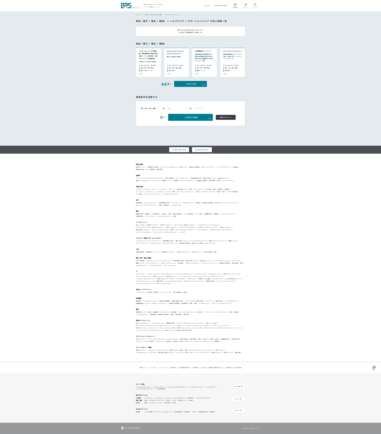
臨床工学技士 (219, 301)
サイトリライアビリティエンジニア (225, 281)
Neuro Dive (168, 402)
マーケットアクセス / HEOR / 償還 (194, 301)
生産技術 (175, 180)
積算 (170, 214)
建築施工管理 (139, 214)
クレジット (154, 189)
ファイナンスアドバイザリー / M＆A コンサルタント (150, 227)
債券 (191, 189)
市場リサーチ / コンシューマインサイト (146, 328)
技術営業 (166, 205)
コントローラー (210, 167)
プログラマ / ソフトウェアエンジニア (194, 281)
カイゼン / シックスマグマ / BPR (144, 341)
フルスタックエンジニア (216, 276)
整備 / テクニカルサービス (143, 180)
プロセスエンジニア (188, 203)
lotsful (145, 402)
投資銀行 (227, 189)
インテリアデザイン (150, 216)
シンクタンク (182, 232)
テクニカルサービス (176, 205)
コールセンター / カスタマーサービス (158, 350)
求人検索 (146, 14)
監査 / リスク (183, 167)
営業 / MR (186, 314)
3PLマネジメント (140, 339)
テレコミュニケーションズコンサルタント (165, 232)
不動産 (218, 191)
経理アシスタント (140, 350)
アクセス (153, 367)
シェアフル (152, 402)
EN (208, 5)
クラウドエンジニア (200, 274)
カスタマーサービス (172, 339)
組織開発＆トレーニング (153, 252)
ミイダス (173, 400)
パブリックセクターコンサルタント (185, 229)
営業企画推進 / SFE (177, 301)
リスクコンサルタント (203, 229)
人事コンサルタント (171, 227)
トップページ (139, 14)
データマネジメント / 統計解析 (168, 312)
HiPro (174, 402)
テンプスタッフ (148, 398)
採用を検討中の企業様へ (221, 5)
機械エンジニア (167, 180)
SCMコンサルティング (186, 341)
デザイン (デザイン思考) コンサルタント (185, 225)
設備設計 (216, 214)
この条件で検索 (190, 84)
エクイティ (172, 189)
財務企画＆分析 (140, 169)
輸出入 (217, 339)
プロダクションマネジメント (193, 263)
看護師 (236, 312)
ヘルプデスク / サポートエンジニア (145, 278)
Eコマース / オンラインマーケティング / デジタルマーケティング (153, 325)
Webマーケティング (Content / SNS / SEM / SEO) (178, 330)
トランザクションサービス (170, 194)
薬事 (191, 303)
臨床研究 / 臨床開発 (164, 301)
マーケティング (156, 180)
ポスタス (194, 412)
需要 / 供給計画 (184, 339)
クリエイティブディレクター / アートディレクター (190, 323)
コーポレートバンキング (142, 189)
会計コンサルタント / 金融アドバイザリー (147, 225)
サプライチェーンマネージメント (203, 341)
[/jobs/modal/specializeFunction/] (150, 108)
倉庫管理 (216, 341)
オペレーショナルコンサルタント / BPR (162, 229)
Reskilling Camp (203, 412)
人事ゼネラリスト (197, 252)
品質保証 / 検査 (210, 281)
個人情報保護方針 (184, 367)
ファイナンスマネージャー (224, 167)
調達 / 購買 (193, 339)
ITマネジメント (193, 278)
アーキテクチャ (140, 274)
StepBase (212, 412)
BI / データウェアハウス (168, 274)
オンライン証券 (170, 191)
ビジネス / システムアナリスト (185, 274)
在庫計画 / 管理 (235, 339)
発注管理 (168, 341)
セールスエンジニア (141, 265)
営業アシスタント (228, 352)
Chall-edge (190, 398)
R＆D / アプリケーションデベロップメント (226, 203)
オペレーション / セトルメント (185, 191)
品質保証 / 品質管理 (202, 180)
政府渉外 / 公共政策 (153, 292)
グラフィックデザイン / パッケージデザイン (198, 325)
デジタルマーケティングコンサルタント (208, 225)
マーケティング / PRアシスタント (185, 352)
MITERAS (187, 412)
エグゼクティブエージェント (157, 400)
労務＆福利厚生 (140, 252)
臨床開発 (155, 312)
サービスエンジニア (204, 303)
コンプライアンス (140, 292)
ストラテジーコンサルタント (143, 232)
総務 (186, 350)
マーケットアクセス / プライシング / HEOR (190, 312)
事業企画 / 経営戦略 (194, 167)
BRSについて (144, 367)
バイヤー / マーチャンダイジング (156, 339)
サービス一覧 (238, 399)
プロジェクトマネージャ (164, 216)
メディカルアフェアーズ (231, 301)
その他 (197, 191)
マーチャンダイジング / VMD (167, 328)
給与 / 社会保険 (208, 252)
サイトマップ (163, 367)
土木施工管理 (155, 214)
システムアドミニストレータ (143, 283)
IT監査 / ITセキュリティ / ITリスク (166, 278)
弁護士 (185, 292)
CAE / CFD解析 (169, 178)
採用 (215, 252)
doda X (191, 400)
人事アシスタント (220, 350)
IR (147, 169)
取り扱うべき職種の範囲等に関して (212, 367)
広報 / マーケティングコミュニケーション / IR (189, 328)
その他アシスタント (216, 352)
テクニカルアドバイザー (155, 265)
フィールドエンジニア (185, 276)
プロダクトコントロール (208, 191)
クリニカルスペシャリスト (150, 301)
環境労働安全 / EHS (196, 178)
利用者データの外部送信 (234, 367)
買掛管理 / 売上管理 (153, 167)
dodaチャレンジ (182, 400)
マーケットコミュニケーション (221, 325)
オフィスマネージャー (203, 352)
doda (145, 400)
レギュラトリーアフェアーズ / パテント (146, 205)
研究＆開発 (212, 180)
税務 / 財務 (160, 169)
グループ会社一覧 (238, 386)
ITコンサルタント (181, 278)
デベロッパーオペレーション (143, 276)
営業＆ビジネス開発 (197, 243)
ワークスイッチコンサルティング (163, 412)
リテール (238, 328)
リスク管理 (139, 194)
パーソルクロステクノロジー (195, 387)
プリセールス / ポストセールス (173, 281)
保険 (214, 189)
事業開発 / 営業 (170, 323)
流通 (199, 339)
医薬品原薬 (139, 203)
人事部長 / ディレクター (168, 252)
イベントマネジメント (179, 325)
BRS (168, 400)
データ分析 (214, 323)
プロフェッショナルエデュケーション (222, 303)
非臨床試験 (153, 314)
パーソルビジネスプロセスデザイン (176, 387)
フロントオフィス (199, 189)
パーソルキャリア (210, 387)
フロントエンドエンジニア (200, 276)
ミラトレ (160, 402)
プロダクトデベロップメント (168, 263)
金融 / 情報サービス (182, 189)
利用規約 (173, 367)
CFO (203, 167)
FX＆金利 (208, 189)
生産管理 (152, 169)
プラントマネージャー (142, 243)
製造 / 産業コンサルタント (143, 229)
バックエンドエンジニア (153, 274)
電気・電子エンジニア (210, 178)
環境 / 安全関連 (177, 214)
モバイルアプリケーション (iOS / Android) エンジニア (226, 278)
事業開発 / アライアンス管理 (143, 312)
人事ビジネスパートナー (183, 252)
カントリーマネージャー (182, 178)
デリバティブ (162, 189)
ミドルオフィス (160, 191)
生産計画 (175, 341)
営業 (218, 180)
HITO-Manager (178, 412)
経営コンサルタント (226, 227)
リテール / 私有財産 (232, 191)
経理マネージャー (140, 167)
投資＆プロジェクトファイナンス (218, 241)
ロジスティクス (159, 341)
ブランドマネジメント (158, 323)
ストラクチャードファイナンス (152, 194)
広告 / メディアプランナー (143, 323)
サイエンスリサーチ (210, 243)
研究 (223, 191)
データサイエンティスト (214, 274)
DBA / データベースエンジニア (231, 274)
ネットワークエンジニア (142, 281)
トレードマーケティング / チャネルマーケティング (149, 330)
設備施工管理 (208, 214)
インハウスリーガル (165, 292)
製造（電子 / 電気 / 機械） (156, 14)
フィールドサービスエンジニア (198, 241)
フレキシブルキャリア (179, 398)
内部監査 (220, 189)
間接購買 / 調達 (225, 339)
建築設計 (147, 214)
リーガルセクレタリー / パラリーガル (146, 352)
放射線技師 (185, 303)
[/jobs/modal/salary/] (177, 108)
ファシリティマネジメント (228, 214)
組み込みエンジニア (223, 178)
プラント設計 (198, 214)
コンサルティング (140, 241)
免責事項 (195, 367)
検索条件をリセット (225, 117)
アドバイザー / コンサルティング (169, 167)
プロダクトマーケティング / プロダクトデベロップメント (219, 328)
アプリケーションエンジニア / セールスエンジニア (149, 178)
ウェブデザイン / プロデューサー (162, 283)
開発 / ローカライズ (159, 276)
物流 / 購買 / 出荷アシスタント (166, 352)
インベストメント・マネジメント (145, 191)
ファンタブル (167, 398)
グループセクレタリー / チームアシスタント (201, 350)
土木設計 (164, 214)
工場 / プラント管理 (208, 339)
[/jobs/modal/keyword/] (217, 108)
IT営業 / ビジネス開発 (204, 278)
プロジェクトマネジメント (187, 180)
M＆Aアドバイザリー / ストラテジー (208, 227)
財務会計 (235, 167)
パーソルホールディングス (143, 387)
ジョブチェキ (158, 398)
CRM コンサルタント (166, 225)
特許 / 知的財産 (177, 292)
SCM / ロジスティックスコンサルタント (221, 229)
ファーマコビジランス (142, 314)
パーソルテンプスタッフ (158, 387)
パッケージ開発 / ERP (157, 281)
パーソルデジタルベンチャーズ (144, 389)
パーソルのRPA (148, 412)
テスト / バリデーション (228, 180)
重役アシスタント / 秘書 (176, 350)
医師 (231, 312)
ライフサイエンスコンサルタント (188, 227)
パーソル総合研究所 (160, 389)
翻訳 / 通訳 (238, 352)
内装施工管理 (139, 216)
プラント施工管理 (188, 214)
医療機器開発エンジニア (142, 303)
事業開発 (138, 301)
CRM (207, 323)
